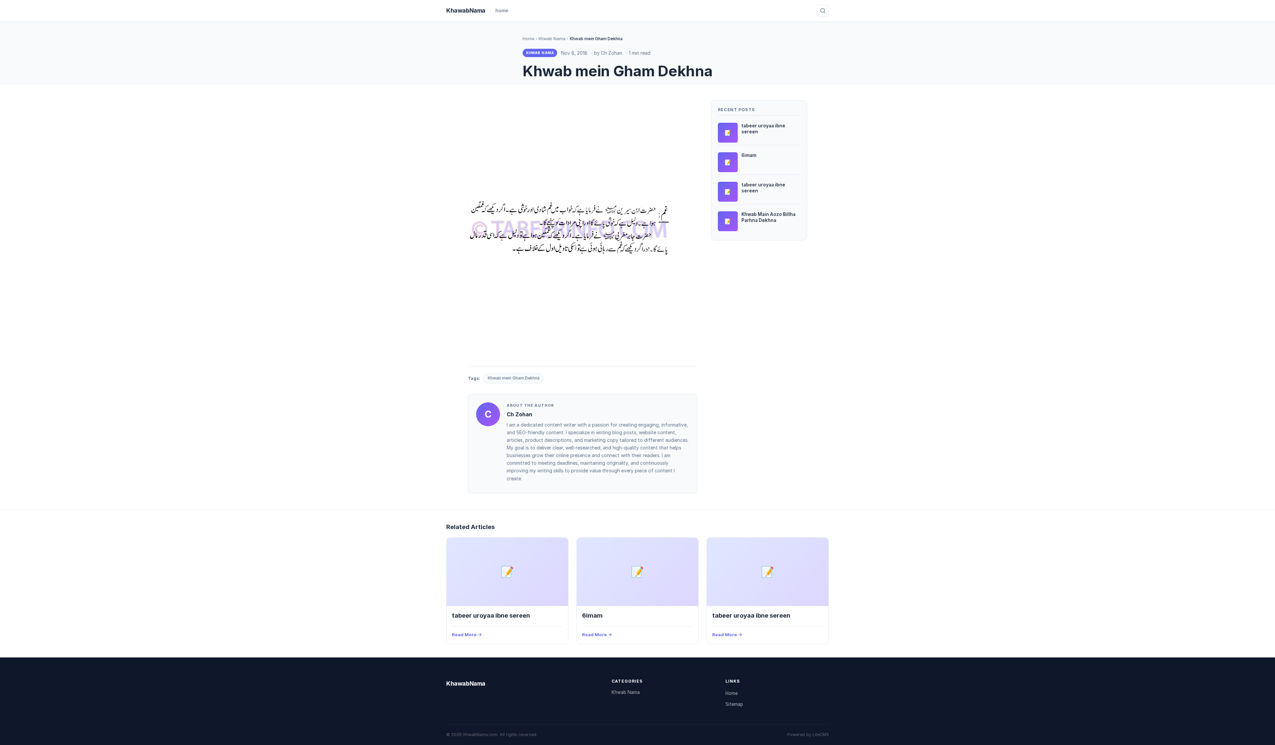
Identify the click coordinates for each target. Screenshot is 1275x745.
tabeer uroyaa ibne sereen (491, 615)
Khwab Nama (552, 38)
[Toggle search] (823, 11)
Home (528, 38)
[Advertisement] (583, 146)
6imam (592, 615)
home (501, 10)
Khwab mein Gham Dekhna (514, 377)
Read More (464, 634)
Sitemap (734, 704)
